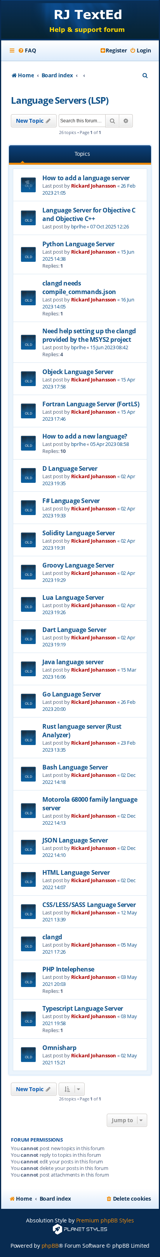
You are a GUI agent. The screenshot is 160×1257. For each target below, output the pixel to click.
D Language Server (69, 468)
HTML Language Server (76, 872)
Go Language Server (71, 694)
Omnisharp (59, 1047)
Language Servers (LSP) (59, 100)
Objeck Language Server (77, 371)
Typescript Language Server (82, 1008)
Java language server (72, 662)
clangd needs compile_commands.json (79, 287)
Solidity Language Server (78, 533)
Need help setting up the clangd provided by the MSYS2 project (89, 335)
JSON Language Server (75, 840)
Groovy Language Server (78, 565)
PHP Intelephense (68, 969)
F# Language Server (71, 500)
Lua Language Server (73, 597)
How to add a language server (86, 178)
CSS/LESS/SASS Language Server (89, 904)
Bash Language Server (75, 767)
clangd (52, 937)
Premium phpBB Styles (105, 1220)
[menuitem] (27, 50)
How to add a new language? (84, 436)
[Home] (80, 20)
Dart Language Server (74, 629)
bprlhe (78, 226)
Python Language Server (78, 244)
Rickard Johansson (94, 185)
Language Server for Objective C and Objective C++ (89, 214)
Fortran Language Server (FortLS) (90, 404)
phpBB (50, 1245)
